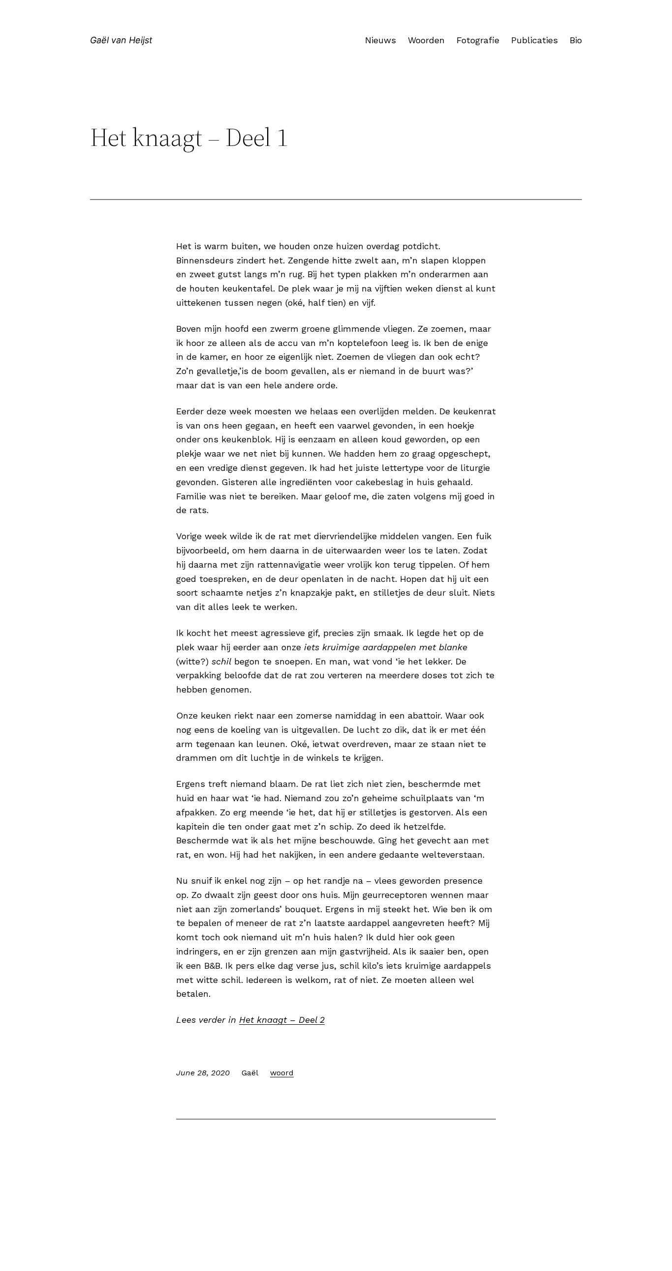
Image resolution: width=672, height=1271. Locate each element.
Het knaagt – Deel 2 (282, 1019)
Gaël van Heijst (121, 40)
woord (282, 1072)
